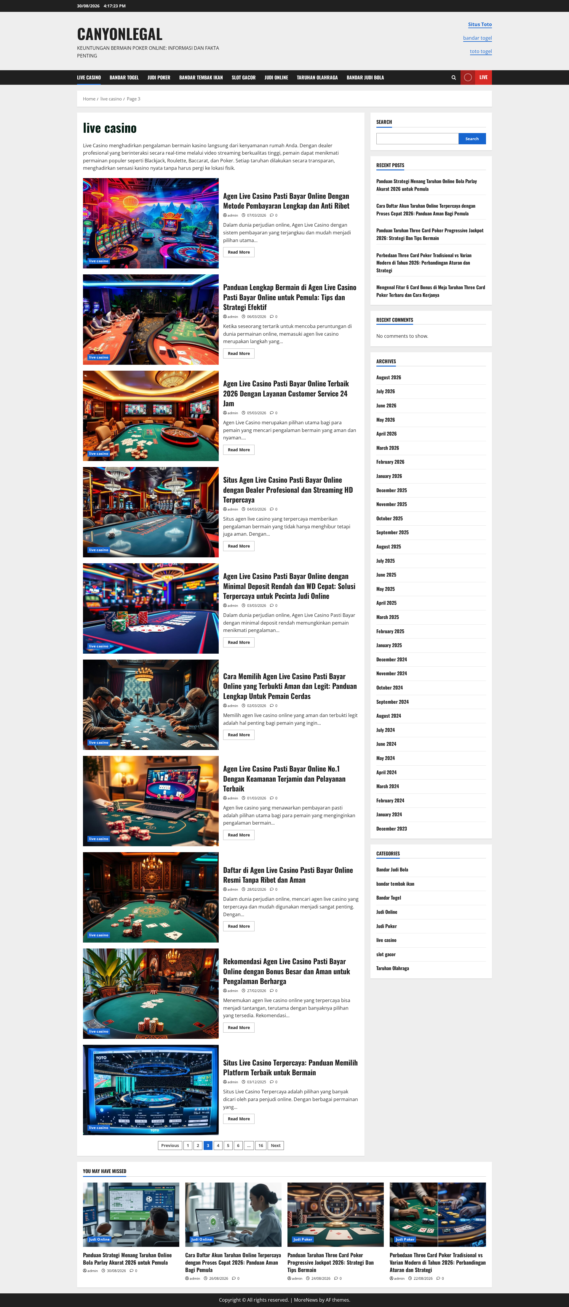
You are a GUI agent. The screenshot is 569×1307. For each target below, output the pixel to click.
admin (233, 215)
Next (276, 1145)
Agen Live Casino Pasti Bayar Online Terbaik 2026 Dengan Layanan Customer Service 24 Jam (151, 416)
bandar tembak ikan (201, 77)
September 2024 (392, 701)
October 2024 (389, 687)
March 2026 (387, 447)
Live (484, 77)
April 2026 (386, 433)
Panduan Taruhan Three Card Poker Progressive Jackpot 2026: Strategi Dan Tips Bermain (430, 234)
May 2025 (385, 588)
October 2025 (389, 518)
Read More (241, 253)
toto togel (481, 51)
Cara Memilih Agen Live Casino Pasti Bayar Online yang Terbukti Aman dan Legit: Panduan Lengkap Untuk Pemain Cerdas (151, 705)
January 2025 (389, 645)
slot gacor (244, 77)
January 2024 (389, 814)
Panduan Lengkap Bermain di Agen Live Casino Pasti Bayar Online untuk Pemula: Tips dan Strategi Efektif (151, 319)
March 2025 (387, 616)
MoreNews (306, 1300)
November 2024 (391, 673)
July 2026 (385, 391)
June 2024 (386, 743)
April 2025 (386, 602)
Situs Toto (480, 24)
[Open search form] (454, 77)
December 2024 (391, 659)
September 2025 (392, 532)
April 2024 (386, 772)
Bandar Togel (124, 77)
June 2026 (386, 405)
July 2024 (385, 729)
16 (260, 1145)
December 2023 (391, 828)
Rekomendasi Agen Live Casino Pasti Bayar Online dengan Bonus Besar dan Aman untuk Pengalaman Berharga (151, 993)
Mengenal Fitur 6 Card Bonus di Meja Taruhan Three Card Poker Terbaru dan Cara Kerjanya (430, 291)
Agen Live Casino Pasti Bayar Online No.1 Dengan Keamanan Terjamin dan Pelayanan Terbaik (151, 801)
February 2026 (390, 461)
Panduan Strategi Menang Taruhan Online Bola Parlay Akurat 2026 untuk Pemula (426, 184)
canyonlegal (119, 33)
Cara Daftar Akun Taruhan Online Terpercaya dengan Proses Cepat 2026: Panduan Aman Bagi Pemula (425, 209)
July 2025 (385, 560)
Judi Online (276, 77)
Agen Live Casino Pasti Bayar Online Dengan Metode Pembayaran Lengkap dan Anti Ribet (151, 223)
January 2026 (389, 475)
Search (384, 122)
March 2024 (387, 786)
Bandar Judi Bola (365, 77)
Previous (170, 1145)
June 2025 (386, 574)
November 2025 (391, 504)
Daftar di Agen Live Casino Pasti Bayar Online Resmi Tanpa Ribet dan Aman (151, 897)
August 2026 (388, 377)
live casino (89, 77)
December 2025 (391, 490)
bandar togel (477, 38)
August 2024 (388, 715)
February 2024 (390, 800)
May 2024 (385, 758)
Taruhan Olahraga (317, 77)
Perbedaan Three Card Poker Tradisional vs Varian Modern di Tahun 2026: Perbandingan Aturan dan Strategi (423, 263)
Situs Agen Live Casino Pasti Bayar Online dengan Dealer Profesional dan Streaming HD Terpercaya (151, 512)
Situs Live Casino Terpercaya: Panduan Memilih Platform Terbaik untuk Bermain (151, 1090)
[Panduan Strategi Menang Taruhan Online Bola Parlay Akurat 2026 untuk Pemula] (131, 1215)
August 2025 (388, 546)
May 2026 (385, 419)
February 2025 (390, 631)
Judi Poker (159, 77)
